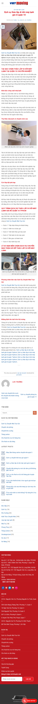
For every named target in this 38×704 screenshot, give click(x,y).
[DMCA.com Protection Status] (19, 690)
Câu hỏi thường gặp (7, 664)
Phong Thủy (5, 527)
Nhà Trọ (3, 524)
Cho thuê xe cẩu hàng (8, 441)
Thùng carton (5, 434)
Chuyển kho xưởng (7, 431)
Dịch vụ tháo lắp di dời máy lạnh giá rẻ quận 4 (20, 463)
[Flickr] (16, 587)
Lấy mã (28, 679)
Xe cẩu (3, 538)
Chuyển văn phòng (7, 427)
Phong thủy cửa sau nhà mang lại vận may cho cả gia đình (21, 487)
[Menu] (2, 3)
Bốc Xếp (4, 506)
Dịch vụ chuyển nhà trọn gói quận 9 (17, 458)
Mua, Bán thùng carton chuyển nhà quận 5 (19, 452)
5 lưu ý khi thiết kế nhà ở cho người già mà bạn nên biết (21, 481)
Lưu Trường (27, 20)
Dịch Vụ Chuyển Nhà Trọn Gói (10, 53)
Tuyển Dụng (5, 667)
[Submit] (35, 413)
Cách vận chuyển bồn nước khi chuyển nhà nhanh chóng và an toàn (10, 395)
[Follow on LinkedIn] (9, 587)
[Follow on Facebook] (3, 587)
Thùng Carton (5, 531)
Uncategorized (6, 534)
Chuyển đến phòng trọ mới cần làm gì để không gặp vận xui (21, 469)
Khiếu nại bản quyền (7, 671)
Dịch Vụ (3, 509)
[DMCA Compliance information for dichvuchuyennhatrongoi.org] (19, 697)
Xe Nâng (4, 541)
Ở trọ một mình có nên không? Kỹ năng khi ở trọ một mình (21, 493)
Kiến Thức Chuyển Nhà (8, 516)
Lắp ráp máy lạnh (19, 9)
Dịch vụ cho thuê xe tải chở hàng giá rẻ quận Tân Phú (20, 475)
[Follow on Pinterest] (6, 587)
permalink (18, 375)
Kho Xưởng (4, 513)
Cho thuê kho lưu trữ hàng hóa (10, 438)
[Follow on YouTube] (13, 587)
